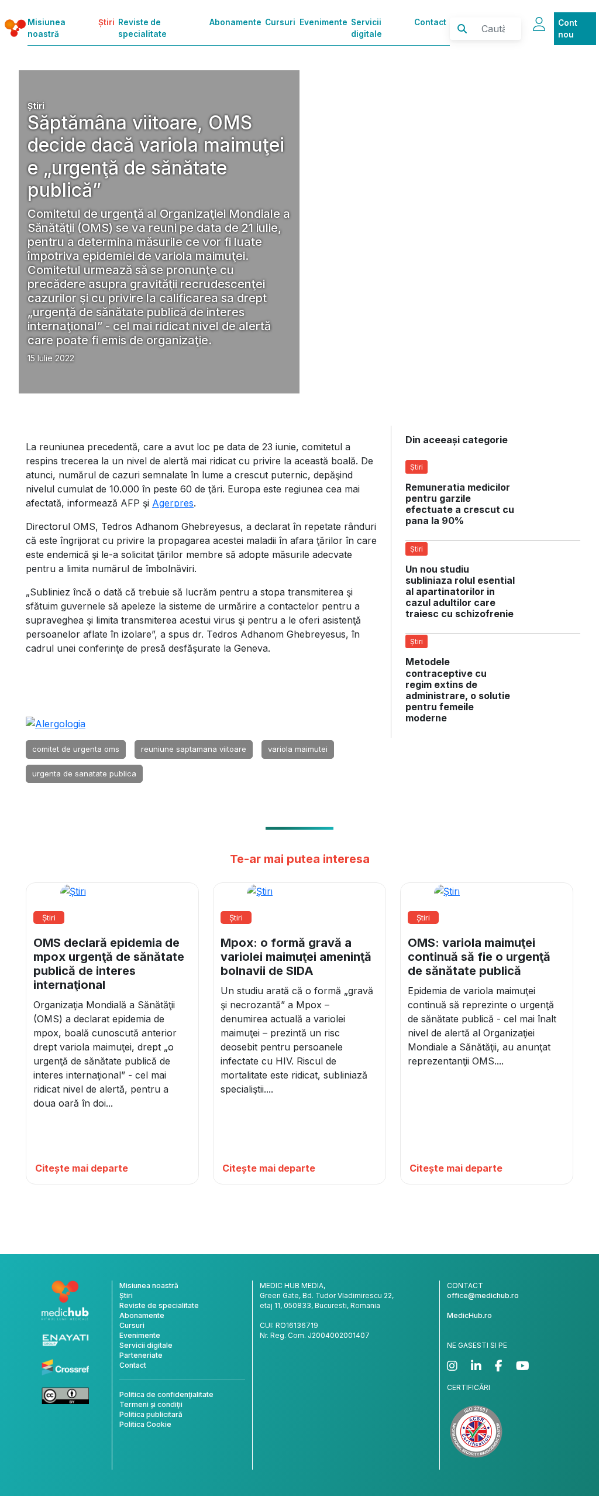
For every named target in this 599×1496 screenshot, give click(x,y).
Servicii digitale (366, 28)
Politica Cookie (145, 1424)
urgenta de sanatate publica (84, 773)
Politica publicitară (151, 1414)
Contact (430, 22)
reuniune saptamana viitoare (193, 749)
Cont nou (567, 28)
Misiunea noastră (46, 28)
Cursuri (280, 22)
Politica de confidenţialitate (166, 1394)
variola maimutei (298, 749)
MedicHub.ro (469, 1315)
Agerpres (173, 503)
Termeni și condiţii (151, 1404)
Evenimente (323, 22)
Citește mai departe (81, 1168)
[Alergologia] (55, 723)
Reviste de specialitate (142, 28)
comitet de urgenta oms (75, 749)
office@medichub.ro (483, 1295)
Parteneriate (141, 1355)
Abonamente (235, 22)
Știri (106, 22)
